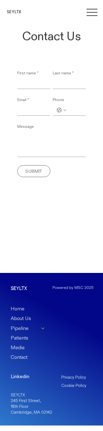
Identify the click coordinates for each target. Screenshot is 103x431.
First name (28, 73)
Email (23, 100)
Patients (19, 337)
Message (25, 126)
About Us (21, 318)
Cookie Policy (73, 385)
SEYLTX (14, 12)
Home (17, 308)
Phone (58, 100)
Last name (63, 73)
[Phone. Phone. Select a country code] (61, 110)
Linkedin (20, 376)
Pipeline (20, 328)
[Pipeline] (43, 328)
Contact (19, 357)
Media (17, 347)
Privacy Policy (73, 377)
